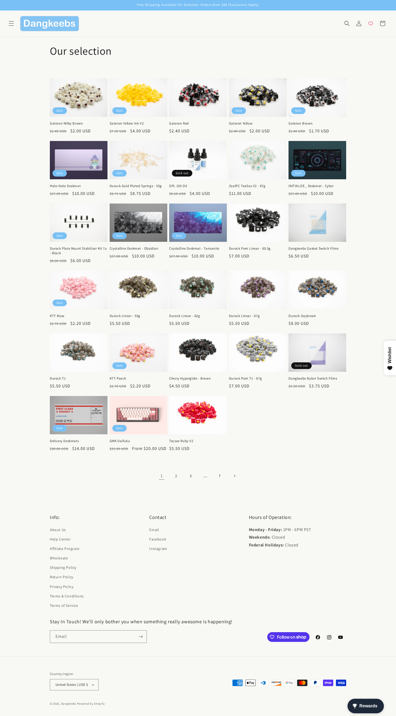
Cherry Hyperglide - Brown (190, 378)
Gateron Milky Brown (66, 123)
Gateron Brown (300, 123)
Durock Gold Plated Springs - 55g (136, 186)
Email (154, 529)
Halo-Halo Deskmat (65, 186)
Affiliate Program (64, 548)
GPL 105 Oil (178, 186)
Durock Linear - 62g (184, 316)
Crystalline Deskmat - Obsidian (134, 248)
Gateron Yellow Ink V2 (127, 123)
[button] (11, 23)
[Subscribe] (141, 636)
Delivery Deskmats (64, 441)
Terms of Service (64, 605)
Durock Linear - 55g (125, 316)
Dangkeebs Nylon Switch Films (313, 378)
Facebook (157, 539)
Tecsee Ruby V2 (181, 441)
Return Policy (61, 576)
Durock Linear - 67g (244, 316)
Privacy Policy (61, 586)
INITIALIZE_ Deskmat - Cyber (311, 186)
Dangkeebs (68, 703)
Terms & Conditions (67, 596)
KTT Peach (118, 378)
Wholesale (59, 558)
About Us (58, 529)
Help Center (60, 539)
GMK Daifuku (120, 441)
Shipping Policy (63, 567)
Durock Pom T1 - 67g (245, 378)
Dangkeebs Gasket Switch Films (313, 248)
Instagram (158, 548)
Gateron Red (179, 123)
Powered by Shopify (91, 703)
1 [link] (162, 476)
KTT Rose (57, 316)
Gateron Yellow (240, 123)
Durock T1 (58, 378)
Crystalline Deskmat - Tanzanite (194, 248)
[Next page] (234, 476)
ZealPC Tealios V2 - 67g (247, 186)
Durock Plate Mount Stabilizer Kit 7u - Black (78, 250)
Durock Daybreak (302, 316)
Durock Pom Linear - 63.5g (250, 248)
